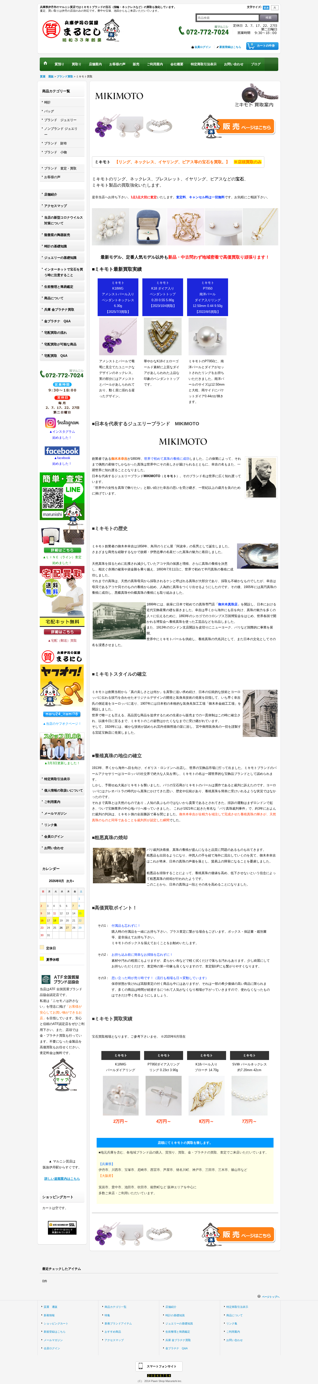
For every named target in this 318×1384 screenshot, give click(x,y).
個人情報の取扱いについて (63, 790)
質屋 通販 (47, 76)
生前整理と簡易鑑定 (58, 287)
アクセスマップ (55, 206)
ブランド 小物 (55, 152)
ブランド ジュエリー (60, 120)
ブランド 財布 (55, 143)
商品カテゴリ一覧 (115, 1306)
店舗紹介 (50, 194)
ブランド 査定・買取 (60, 168)
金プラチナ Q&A (57, 321)
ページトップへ (270, 1296)
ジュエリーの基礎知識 (60, 258)
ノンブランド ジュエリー (61, 131)
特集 (107, 1315)
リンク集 (50, 825)
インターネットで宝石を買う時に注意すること (63, 272)
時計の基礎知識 (55, 246)
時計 (47, 102)
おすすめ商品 (113, 1331)
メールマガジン (55, 813)
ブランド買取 (65, 76)
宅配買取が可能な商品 (60, 344)
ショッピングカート (56, 1323)
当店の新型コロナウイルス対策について (63, 220)
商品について (54, 298)
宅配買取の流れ (55, 332)
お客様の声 (52, 177)
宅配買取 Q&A (55, 356)
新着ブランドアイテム (118, 1323)
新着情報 (49, 1315)
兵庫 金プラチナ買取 (59, 309)
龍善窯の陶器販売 (57, 235)
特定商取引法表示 (57, 779)
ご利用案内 (52, 802)
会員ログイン (203, 46)
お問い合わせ (54, 848)
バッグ (49, 111)
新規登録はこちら (230, 46)
